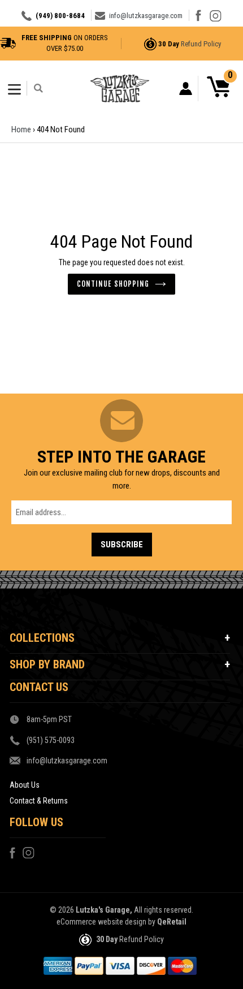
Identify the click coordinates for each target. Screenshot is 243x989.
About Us (25, 784)
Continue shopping (113, 283)
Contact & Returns (39, 800)
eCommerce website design (101, 921)
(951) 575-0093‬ (51, 740)
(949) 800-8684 (60, 15)
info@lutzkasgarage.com (146, 15)
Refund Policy (201, 44)
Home (21, 129)
